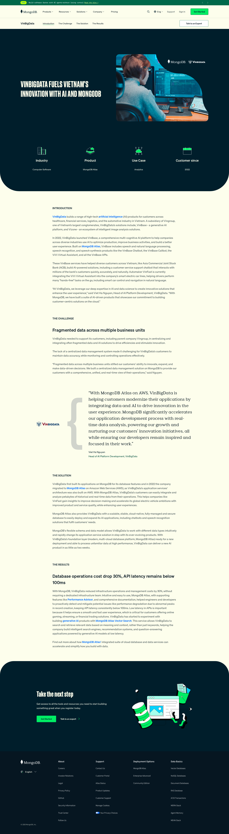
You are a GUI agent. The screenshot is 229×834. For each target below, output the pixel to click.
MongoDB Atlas (139, 768)
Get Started (199, 11)
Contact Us (100, 768)
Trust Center (63, 812)
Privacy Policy (64, 790)
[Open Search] (148, 11)
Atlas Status (100, 783)
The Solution (82, 23)
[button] (158, 11)
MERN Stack (176, 805)
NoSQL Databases (178, 775)
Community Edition (141, 783)
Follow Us (62, 820)
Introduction (48, 23)
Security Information (66, 805)
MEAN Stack (176, 820)
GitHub (61, 798)
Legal (60, 783)
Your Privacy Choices (109, 812)
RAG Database (177, 790)
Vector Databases (178, 768)
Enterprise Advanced (142, 775)
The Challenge (65, 23)
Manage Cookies (102, 805)
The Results (98, 23)
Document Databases (180, 783)
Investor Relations (65, 775)
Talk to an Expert (194, 23)
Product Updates (103, 790)
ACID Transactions (178, 798)
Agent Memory (177, 812)
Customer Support (103, 798)
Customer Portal (102, 775)
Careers (61, 768)
